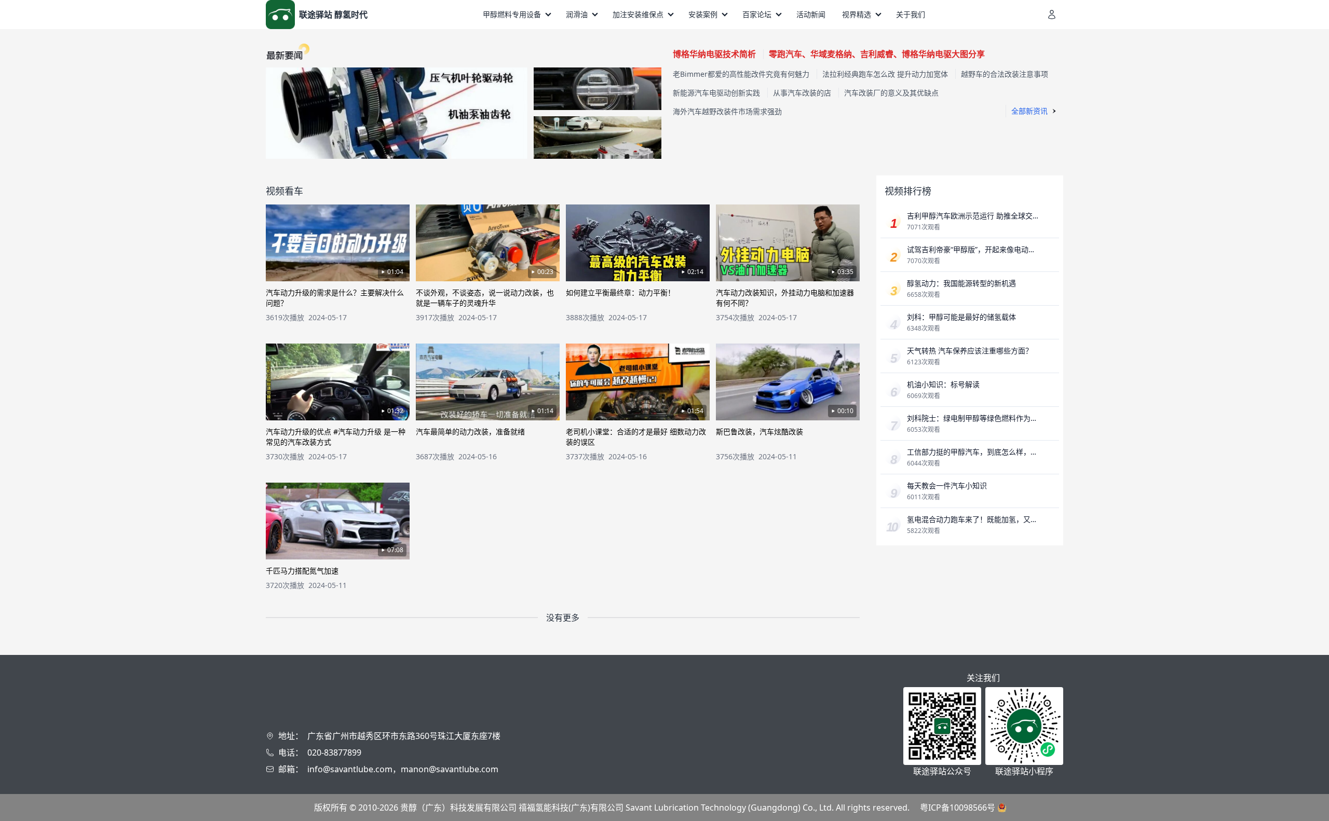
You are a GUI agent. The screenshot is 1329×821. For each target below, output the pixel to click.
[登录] (1051, 14)
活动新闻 (810, 14)
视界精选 (856, 14)
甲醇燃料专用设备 (512, 14)
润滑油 (577, 14)
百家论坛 (756, 14)
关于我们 (910, 14)
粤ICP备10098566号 (957, 807)
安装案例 (702, 14)
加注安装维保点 (638, 14)
